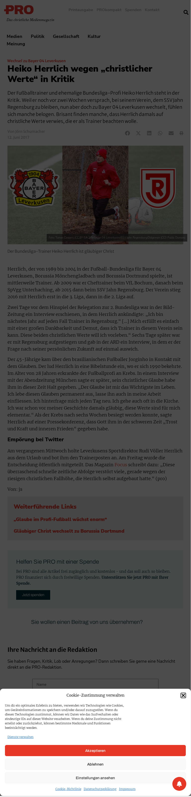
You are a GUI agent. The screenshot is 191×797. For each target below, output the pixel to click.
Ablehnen (95, 764)
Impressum (127, 789)
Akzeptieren (95, 751)
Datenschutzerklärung (100, 789)
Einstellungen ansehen (95, 778)
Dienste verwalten (20, 737)
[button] (183, 695)
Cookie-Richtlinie (68, 789)
